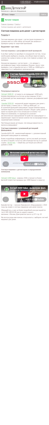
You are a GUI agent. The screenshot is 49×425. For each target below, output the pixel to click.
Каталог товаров (2, 20)
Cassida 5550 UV (7, 103)
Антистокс (11, 143)
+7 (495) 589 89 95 (25, 3)
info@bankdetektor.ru (41, 2)
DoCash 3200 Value (8, 178)
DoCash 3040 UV (7, 94)
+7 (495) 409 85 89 (25, 1)
